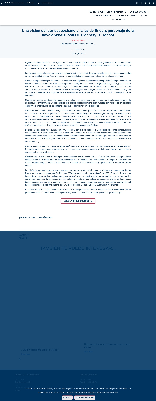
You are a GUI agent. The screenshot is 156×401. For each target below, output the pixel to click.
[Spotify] (153, 3)
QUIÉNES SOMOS (138, 12)
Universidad (79, 49)
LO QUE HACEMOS (102, 16)
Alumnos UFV (119, 19)
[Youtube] (149, 3)
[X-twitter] (141, 3)
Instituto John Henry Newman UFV (107, 12)
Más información (85, 397)
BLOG (144, 16)
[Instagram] (137, 3)
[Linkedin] (145, 3)
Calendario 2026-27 (127, 16)
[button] (19, 222)
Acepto (67, 397)
